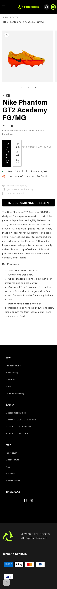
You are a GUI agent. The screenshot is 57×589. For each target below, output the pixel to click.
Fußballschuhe (13, 366)
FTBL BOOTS (10, 18)
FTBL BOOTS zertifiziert (19, 427)
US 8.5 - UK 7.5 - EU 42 (18, 153)
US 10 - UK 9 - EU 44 (7, 153)
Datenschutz (12, 460)
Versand (18, 131)
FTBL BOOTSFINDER (17, 434)
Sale (8, 387)
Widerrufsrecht (13, 481)
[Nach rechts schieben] (35, 87)
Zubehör (10, 380)
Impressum (11, 453)
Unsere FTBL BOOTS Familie (21, 420)
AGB (8, 467)
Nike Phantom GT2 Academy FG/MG (23, 22)
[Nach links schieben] (22, 87)
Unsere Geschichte (16, 413)
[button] (3, 7)
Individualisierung (15, 394)
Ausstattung (12, 373)
